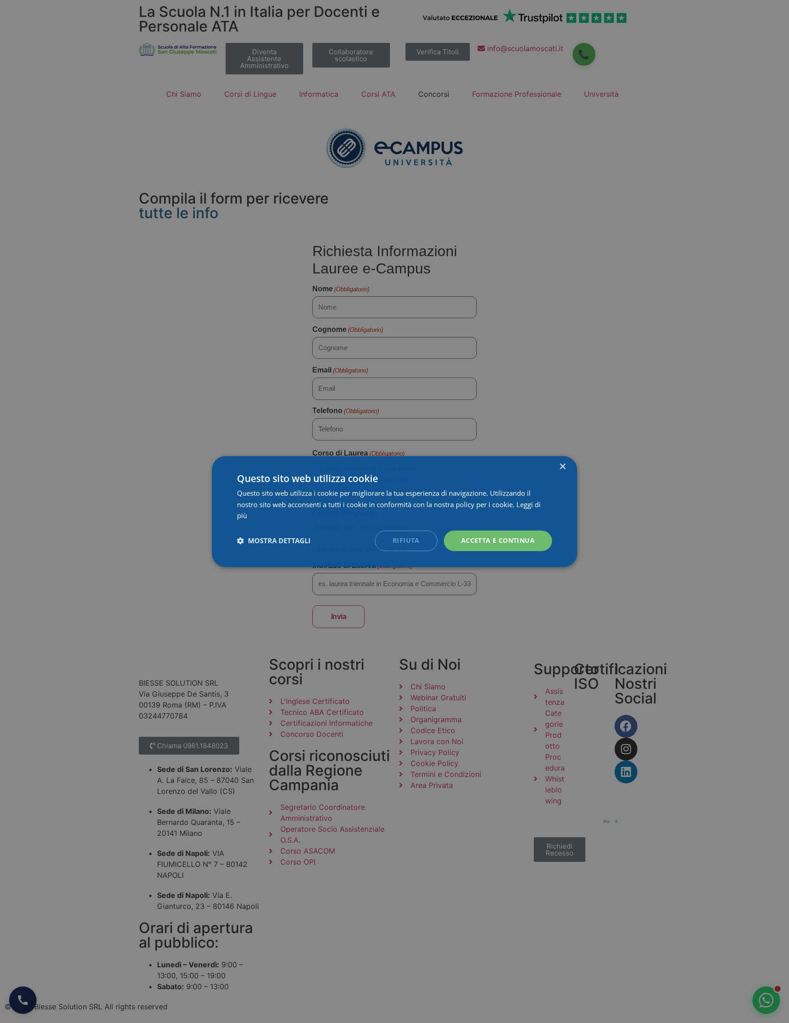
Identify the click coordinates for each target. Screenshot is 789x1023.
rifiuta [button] (406, 540)
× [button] (562, 466)
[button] (273, 541)
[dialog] (394, 511)
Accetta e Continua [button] (498, 540)
